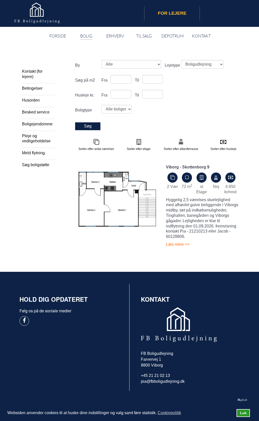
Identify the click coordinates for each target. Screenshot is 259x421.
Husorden (31, 100)
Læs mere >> (177, 244)
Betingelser (32, 88)
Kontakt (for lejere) (32, 74)
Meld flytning (33, 153)
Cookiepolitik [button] (169, 413)
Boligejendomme (37, 124)
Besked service (36, 112)
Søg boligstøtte (35, 165)
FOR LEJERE (172, 13)
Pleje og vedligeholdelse (36, 138)
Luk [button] (243, 413)
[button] (184, 413)
